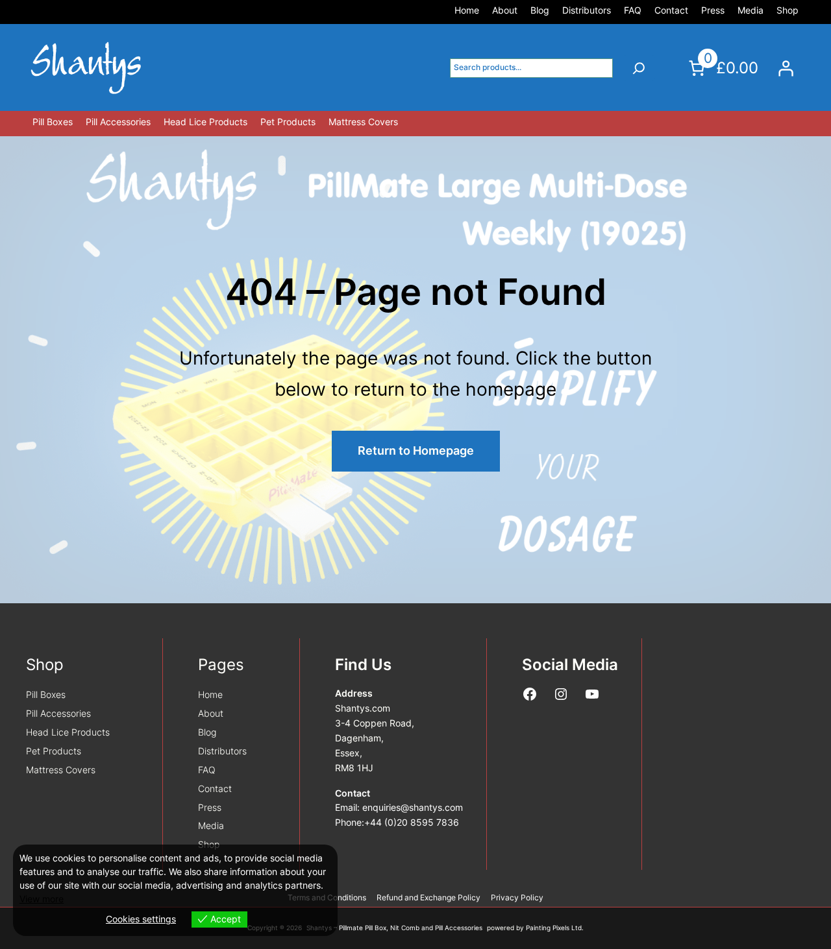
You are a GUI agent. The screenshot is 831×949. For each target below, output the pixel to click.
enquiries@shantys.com (412, 807)
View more (41, 898)
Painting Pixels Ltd (554, 927)
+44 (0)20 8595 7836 (411, 822)
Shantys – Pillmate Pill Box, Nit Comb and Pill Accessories (394, 927)
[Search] (639, 68)
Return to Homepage (416, 450)
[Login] (785, 68)
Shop (45, 664)
